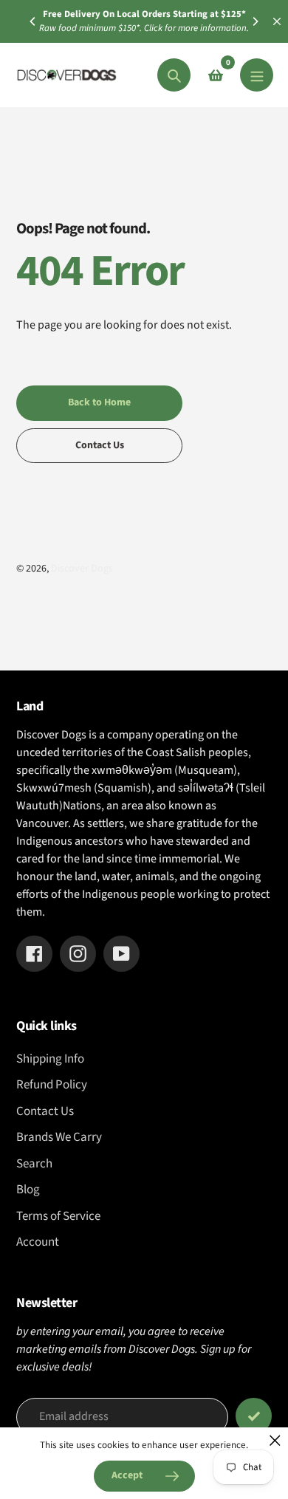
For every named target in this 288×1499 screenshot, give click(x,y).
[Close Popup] (275, 1440)
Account (37, 1242)
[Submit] (254, 1416)
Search (34, 1164)
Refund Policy (51, 1085)
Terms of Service (58, 1216)
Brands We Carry (59, 1137)
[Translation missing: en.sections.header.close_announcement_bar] (277, 21)
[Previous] (33, 21)
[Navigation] (256, 75)
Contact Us (45, 1111)
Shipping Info (50, 1059)
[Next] (254, 21)
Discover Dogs (82, 568)
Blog (28, 1189)
